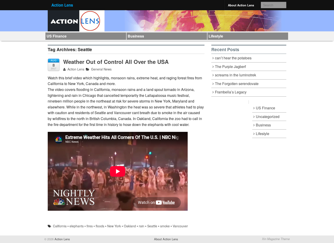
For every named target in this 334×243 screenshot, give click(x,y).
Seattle (152, 226)
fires (90, 226)
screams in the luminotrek (235, 75)
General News (101, 69)
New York (114, 226)
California (60, 226)
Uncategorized (267, 116)
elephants (77, 226)
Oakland (130, 226)
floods (100, 226)
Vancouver (180, 226)
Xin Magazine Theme (276, 239)
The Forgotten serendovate (237, 83)
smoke (165, 226)
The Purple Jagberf (230, 66)
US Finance (57, 36)
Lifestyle (216, 36)
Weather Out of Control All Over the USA (116, 61)
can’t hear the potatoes (233, 57)
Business (136, 36)
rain (141, 226)
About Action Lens (241, 5)
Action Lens (62, 5)
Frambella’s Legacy (231, 92)
